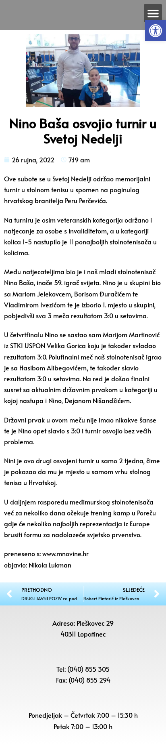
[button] (155, 30)
